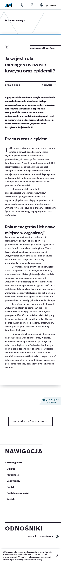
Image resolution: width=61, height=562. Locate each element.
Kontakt (11, 486)
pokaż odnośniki (40, 536)
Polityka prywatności (18, 492)
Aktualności (13, 474)
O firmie (11, 468)
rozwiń (47, 84)
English (10, 498)
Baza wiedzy (16, 20)
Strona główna (14, 462)
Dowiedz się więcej (34, 559)
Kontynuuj (19, 559)
